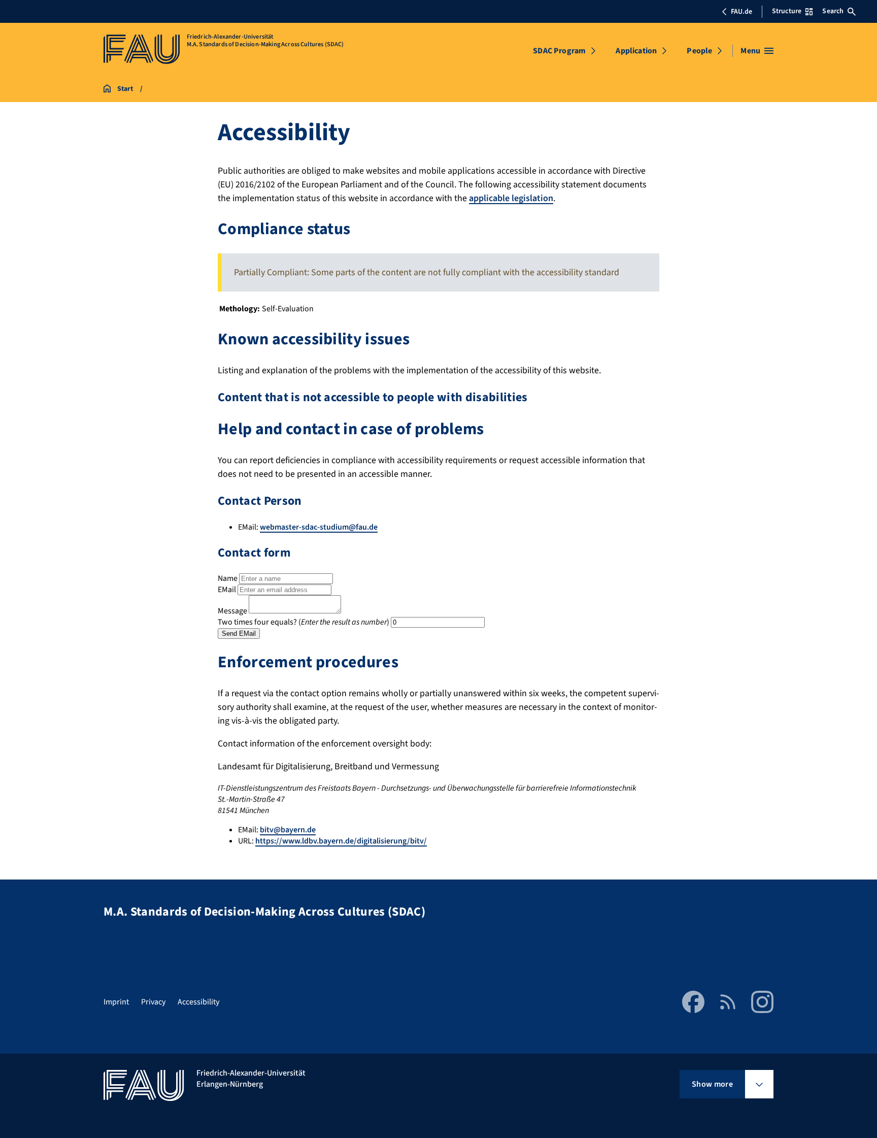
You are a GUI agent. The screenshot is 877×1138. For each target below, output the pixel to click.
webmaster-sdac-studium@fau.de (319, 527)
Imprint (116, 1001)
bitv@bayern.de (288, 829)
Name (228, 578)
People (699, 50)
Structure (786, 11)
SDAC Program (559, 50)
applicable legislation (511, 198)
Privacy (153, 1001)
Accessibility (198, 1001)
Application (636, 50)
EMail (227, 589)
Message (232, 610)
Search (833, 11)
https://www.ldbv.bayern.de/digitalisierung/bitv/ (341, 841)
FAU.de (741, 12)
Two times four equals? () (303, 622)
